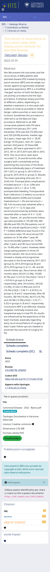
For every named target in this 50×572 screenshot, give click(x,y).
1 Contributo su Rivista (16, 27)
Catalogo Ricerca (17, 24)
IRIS (4, 24)
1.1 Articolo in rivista (15, 30)
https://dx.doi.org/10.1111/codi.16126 (23, 378)
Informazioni (13, 482)
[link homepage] (10, 5)
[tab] (41, 351)
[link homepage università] (34, 5)
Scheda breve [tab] (14, 339)
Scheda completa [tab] (17, 345)
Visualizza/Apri (12, 438)
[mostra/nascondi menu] (3, 9)
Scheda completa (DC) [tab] (20, 351)
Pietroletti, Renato (15, 55)
